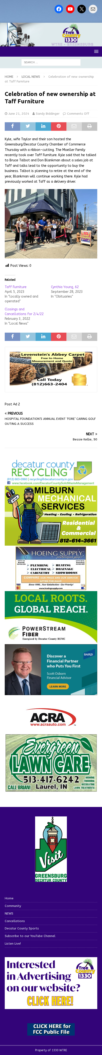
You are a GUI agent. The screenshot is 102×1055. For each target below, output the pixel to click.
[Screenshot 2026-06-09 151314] (51, 482)
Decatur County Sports (22, 928)
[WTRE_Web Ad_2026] (51, 641)
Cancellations (15, 921)
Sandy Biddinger (48, 113)
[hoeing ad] (51, 588)
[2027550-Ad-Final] (51, 692)
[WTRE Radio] (51, 43)
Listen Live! (13, 943)
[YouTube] (70, 9)
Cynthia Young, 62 (65, 287)
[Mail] (93, 9)
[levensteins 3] (51, 384)
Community (13, 906)
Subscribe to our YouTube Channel (30, 936)
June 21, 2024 (19, 113)
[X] (81, 9)
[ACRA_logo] (51, 723)
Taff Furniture (16, 287)
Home (9, 898)
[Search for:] (51, 62)
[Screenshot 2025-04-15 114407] (51, 790)
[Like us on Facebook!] (59, 9)
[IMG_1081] (51, 543)
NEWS (9, 913)
